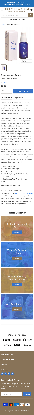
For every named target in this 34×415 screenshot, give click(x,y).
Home (3, 24)
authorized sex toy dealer (24, 193)
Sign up (27, 394)
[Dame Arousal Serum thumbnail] (3, 68)
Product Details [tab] (6, 98)
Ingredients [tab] (19, 98)
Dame (5, 82)
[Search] (30, 15)
